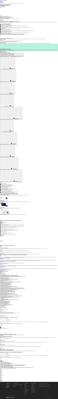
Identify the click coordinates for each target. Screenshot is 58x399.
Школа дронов (33, 388)
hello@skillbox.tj (8, 385)
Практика (1, 1)
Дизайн (25, 384)
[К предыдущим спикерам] (0, 182)
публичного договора (8, 356)
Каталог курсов (13, 3)
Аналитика (32, 384)
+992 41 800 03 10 (8, 383)
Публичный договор (15, 383)
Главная (10, 3)
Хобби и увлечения (27, 389)
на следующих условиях (45, 355)
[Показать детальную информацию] (0, 339)
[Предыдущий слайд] (0, 246)
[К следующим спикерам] (1, 182)
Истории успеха (2, 2)
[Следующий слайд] (0, 35)
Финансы (17, 3)
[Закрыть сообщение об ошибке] (20, 323)
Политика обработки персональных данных (18, 384)
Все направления (26, 383)
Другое (25, 393)
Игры (25, 388)
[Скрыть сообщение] (0, 361)
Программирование (33, 383)
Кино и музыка (33, 389)
